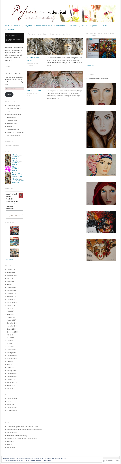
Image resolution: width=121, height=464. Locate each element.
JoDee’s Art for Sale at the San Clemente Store (22, 438)
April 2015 (10, 365)
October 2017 (11, 299)
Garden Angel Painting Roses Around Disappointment (14, 117)
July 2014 (10, 388)
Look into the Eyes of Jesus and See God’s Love (14, 108)
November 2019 (12, 275)
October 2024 (11, 269)
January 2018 (11, 290)
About (7, 26)
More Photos (9, 259)
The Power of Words (17, 175)
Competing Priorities (35, 90)
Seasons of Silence (15, 157)
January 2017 (11, 320)
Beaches (10, 444)
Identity (75, 39)
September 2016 (12, 332)
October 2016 (11, 329)
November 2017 (12, 296)
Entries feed (11, 404)
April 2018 (10, 284)
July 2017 (10, 308)
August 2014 (11, 385)
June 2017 (10, 311)
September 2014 (12, 382)
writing (80, 72)
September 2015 (12, 359)
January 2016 (11, 353)
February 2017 (11, 317)
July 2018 (10, 278)
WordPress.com (12, 410)
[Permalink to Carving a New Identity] (55, 47)
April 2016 (10, 344)
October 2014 (11, 379)
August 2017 (11, 305)
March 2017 (11, 314)
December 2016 (12, 323)
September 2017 (12, 302)
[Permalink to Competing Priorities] (55, 80)
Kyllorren (14, 167)
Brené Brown (10, 209)
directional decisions (67, 39)
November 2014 (12, 376)
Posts (94, 26)
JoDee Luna (16, 155)
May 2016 (10, 341)
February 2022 (11, 272)
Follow (9, 94)
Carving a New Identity (33, 58)
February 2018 (11, 287)
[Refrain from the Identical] (60, 14)
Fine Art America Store (44, 26)
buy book (85, 26)
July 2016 (10, 335)
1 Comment (30, 65)
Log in (9, 401)
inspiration (75, 72)
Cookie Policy (46, 460)
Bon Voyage (11, 447)
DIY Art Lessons (11, 35)
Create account (12, 398)
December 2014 (12, 374)
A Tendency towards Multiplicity (17, 435)
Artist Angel (10, 441)
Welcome (104, 26)
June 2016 (10, 338)
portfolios (16, 26)
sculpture (80, 39)
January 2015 (11, 370)
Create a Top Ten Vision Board (14, 39)
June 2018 (10, 281)
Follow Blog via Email (13, 73)
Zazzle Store (60, 26)
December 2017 (12, 293)
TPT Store (11, 29)
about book (73, 26)
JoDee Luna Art (92, 65)
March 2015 (11, 368)
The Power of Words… (16, 174)
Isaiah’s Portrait (12, 123)
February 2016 (11, 350)
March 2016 (11, 347)
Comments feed (12, 407)
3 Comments (31, 96)
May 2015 (10, 362)
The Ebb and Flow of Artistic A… (18, 181)
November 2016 (12, 326)
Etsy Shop (28, 26)
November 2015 (12, 356)
